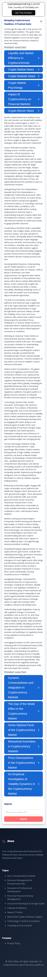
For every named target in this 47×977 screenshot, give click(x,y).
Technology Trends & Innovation (23, 921)
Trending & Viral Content (19, 925)
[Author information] (41, 21)
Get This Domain (23, 12)
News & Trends (14, 912)
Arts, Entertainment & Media (21, 875)
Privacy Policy (13, 943)
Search (23, 819)
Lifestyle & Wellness (17, 908)
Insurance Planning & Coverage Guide (25, 903)
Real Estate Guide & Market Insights (24, 916)
